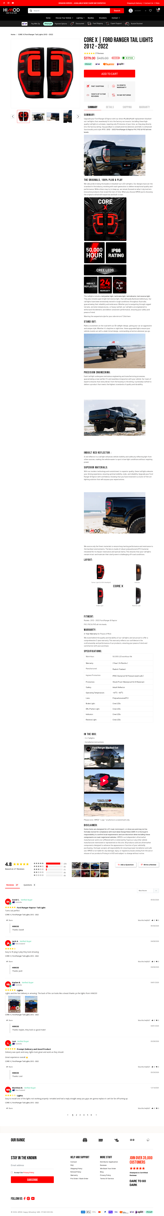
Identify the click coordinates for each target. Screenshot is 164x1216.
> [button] (96, 1115)
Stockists (103, 18)
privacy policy (28, 1172)
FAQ (72, 1165)
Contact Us (148, 3)
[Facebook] (24, 1198)
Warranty (74, 1175)
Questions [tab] (28, 885)
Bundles (91, 18)
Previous (13, 116)
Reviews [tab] (10, 885)
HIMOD (20, 1212)
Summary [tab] (92, 107)
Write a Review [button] (150, 864)
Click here (126, 316)
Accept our (24, 1172)
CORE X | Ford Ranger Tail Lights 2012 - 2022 (22, 914)
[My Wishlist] (150, 11)
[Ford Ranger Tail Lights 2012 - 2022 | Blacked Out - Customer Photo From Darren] (85, 873)
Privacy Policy (105, 1175)
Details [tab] (110, 107)
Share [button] (10, 920)
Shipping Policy (76, 1168)
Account (138, 10)
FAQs (158, 3)
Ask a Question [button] (127, 864)
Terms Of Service (107, 1178)
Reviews (103, 1165)
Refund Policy (75, 1172)
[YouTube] (33, 1198)
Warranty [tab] (144, 107)
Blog (102, 1172)
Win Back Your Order (108, 1168)
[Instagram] (28, 1198)
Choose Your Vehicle (63, 18)
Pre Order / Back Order (79, 1178)
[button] (153, 920)
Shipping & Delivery (134, 3)
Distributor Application (109, 1162)
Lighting (79, 18)
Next (78, 116)
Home (48, 18)
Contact (115, 18)
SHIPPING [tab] (127, 107)
